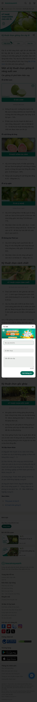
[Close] (33, 326)
